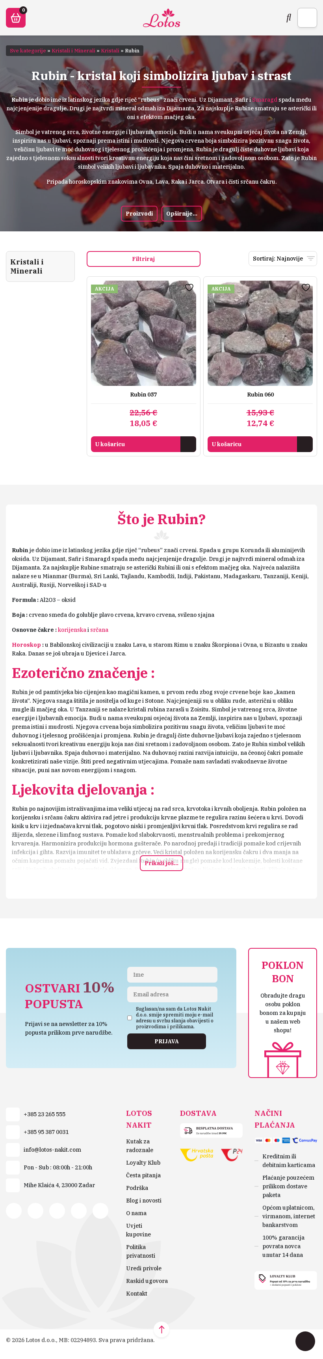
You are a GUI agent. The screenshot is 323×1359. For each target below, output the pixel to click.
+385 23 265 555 (44, 1114)
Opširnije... (181, 213)
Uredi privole (144, 1268)
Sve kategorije (28, 50)
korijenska (72, 629)
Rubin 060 (260, 394)
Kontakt (136, 1293)
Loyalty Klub (143, 1162)
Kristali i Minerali (73, 50)
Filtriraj (143, 258)
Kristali (110, 50)
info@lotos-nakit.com (52, 1149)
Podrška (137, 1187)
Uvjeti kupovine (138, 1230)
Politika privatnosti (140, 1251)
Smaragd (264, 99)
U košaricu (110, 444)
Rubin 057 (143, 394)
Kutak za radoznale (139, 1146)
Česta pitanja (143, 1175)
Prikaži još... (161, 863)
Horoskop (26, 644)
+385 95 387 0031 (46, 1132)
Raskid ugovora (147, 1281)
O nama (136, 1213)
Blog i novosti (144, 1200)
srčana (99, 629)
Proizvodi (139, 213)
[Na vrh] (161, 1329)
